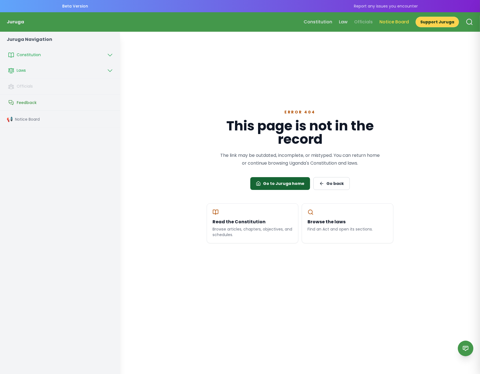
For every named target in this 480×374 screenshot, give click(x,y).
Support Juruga (437, 22)
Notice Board (394, 22)
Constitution (318, 22)
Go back (335, 183)
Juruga (15, 22)
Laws (21, 70)
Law (343, 22)
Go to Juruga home (283, 183)
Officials (363, 22)
